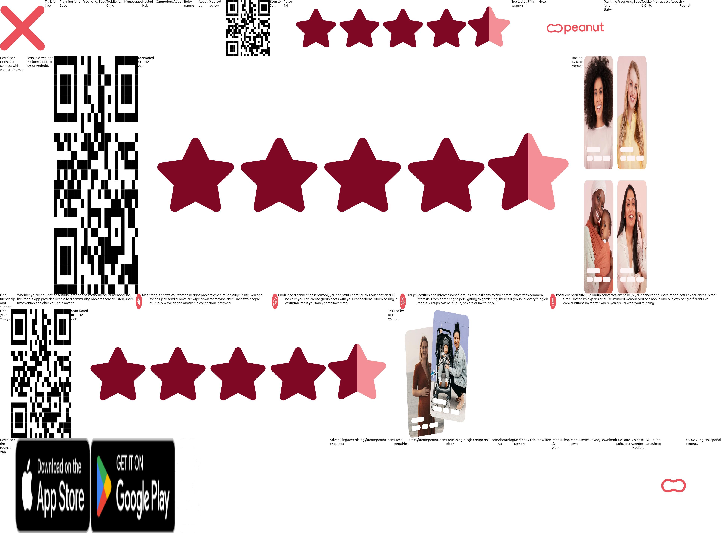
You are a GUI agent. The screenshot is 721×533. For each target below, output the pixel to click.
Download (608, 440)
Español (715, 440)
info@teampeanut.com (480, 440)
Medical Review (520, 442)
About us (203, 3)
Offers (547, 440)
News (542, 1)
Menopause (133, 1)
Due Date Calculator (624, 442)
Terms (585, 440)
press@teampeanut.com (427, 440)
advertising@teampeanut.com (370, 440)
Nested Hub (147, 3)
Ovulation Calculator (653, 442)
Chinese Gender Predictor (639, 444)
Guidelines (534, 440)
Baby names (189, 3)
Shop (566, 440)
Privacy (595, 440)
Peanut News (575, 442)
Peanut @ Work (557, 444)
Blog (510, 440)
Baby (102, 1)
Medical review (215, 3)
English (703, 440)
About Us (502, 442)
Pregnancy (90, 1)
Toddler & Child (113, 3)
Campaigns (164, 1)
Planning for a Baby (70, 3)
